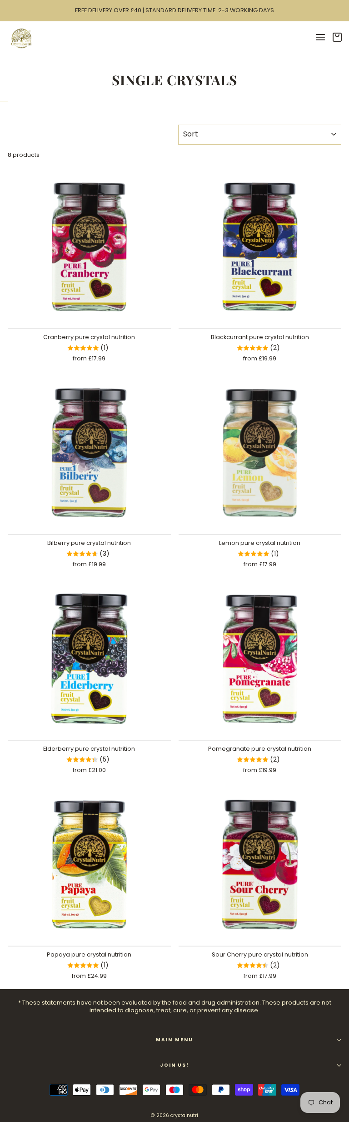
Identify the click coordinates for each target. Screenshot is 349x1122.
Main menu (174, 1039)
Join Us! (174, 1065)
